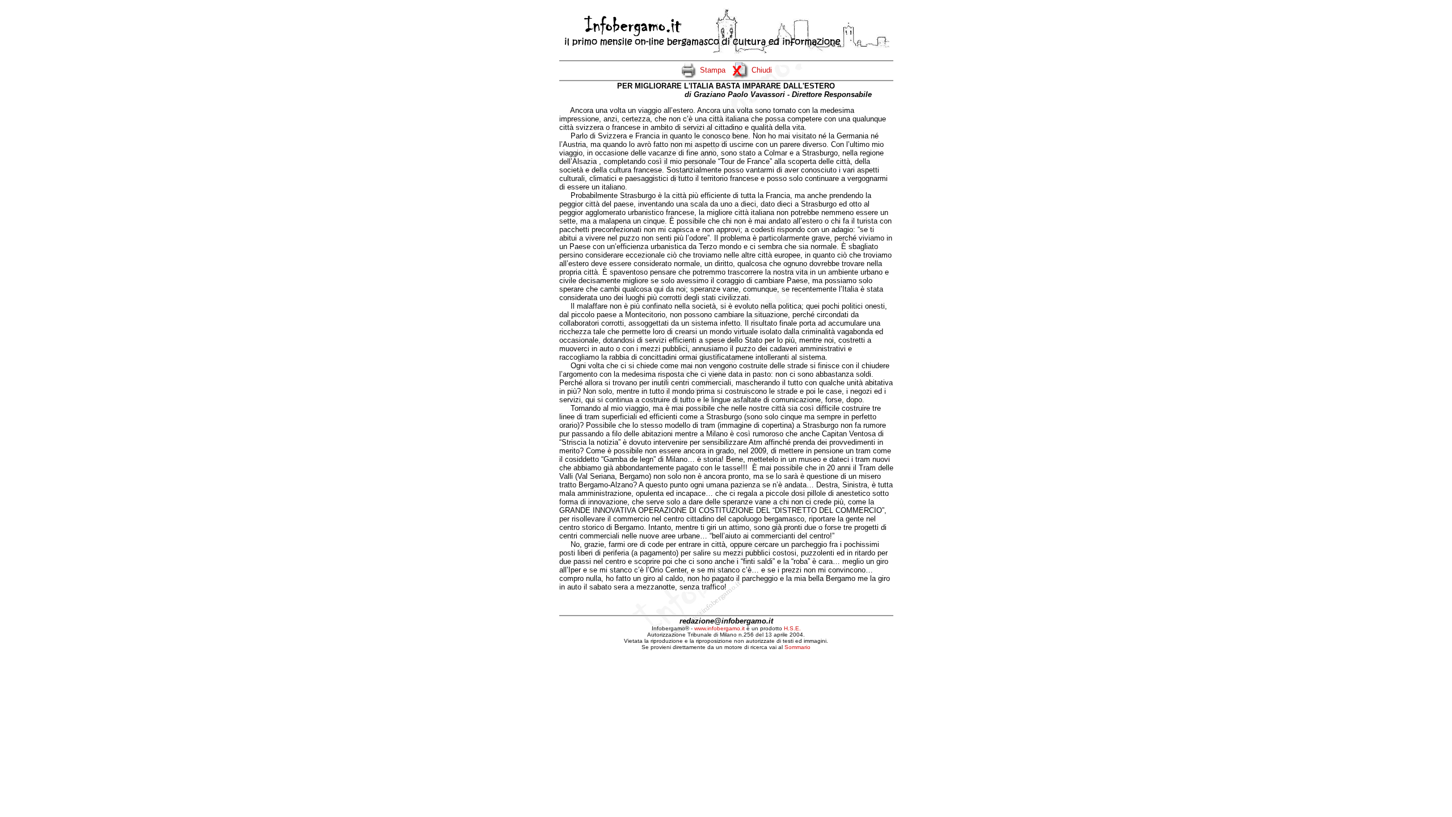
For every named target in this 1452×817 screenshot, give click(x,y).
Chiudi (762, 70)
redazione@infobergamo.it (726, 621)
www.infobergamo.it (719, 628)
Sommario (797, 647)
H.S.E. (792, 628)
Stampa (712, 70)
